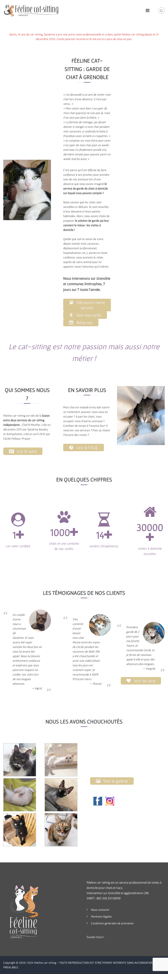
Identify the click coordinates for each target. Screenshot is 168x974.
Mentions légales (101, 916)
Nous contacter (100, 909)
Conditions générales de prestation (112, 923)
